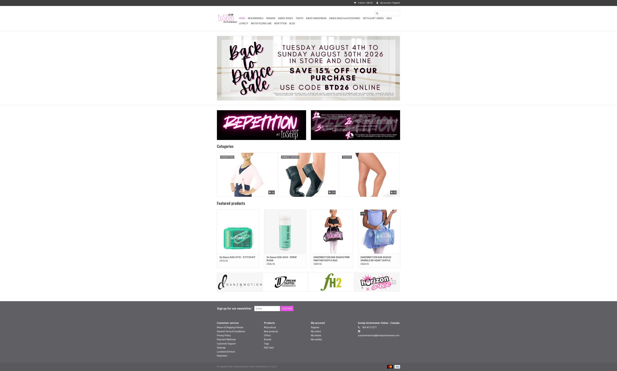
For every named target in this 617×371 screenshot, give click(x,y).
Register (315, 327)
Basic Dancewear (316, 18)
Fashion (270, 18)
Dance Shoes (285, 18)
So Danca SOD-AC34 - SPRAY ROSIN (282, 259)
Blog (292, 23)
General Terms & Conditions (231, 331)
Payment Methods (226, 339)
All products (270, 327)
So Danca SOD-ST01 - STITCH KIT (237, 257)
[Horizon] (376, 282)
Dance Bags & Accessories (344, 18)
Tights (299, 18)
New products (271, 331)
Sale (389, 18)
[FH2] (331, 282)
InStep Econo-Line (261, 23)
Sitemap (221, 347)
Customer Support (226, 343)
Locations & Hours (226, 351)
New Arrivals (256, 18)
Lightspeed (272, 367)
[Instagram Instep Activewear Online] (397, 308)
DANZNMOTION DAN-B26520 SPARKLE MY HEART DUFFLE (376, 259)
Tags (266, 343)
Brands (267, 339)
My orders (316, 331)
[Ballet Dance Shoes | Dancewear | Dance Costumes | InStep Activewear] (227, 18)
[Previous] (223, 282)
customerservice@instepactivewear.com (378, 335)
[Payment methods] (389, 367)
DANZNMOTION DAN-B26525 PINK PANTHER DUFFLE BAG (331, 259)
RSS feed (269, 347)
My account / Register (390, 3)
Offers (267, 335)
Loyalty (243, 23)
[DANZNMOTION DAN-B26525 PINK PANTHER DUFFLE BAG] (332, 231)
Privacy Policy (224, 335)
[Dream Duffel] (285, 282)
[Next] (394, 282)
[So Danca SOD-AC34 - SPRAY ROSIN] (285, 231)
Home (242, 18)
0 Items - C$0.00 (365, 3)
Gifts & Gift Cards (373, 18)
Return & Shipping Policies (230, 327)
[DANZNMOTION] (240, 282)
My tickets (316, 335)
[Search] (376, 13)
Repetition (280, 23)
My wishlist (316, 339)
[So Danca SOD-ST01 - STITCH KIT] (238, 231)
